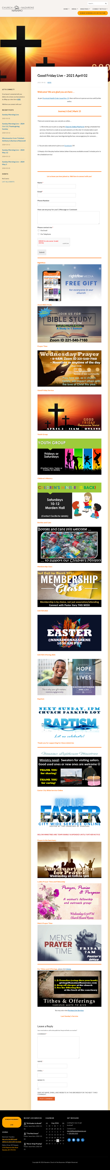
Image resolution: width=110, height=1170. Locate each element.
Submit (41, 252)
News (49, 82)
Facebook (68, 146)
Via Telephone (45, 234)
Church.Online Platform (74, 127)
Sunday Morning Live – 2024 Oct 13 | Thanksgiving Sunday (13, 126)
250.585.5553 (73, 1133)
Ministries (84, 9)
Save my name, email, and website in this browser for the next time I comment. (67, 1093)
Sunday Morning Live (10, 114)
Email (40, 192)
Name (40, 183)
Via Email (43, 230)
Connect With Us (99, 9)
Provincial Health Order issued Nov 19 (55, 98)
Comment (42, 1034)
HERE (19, 99)
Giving (68, 969)
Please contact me (45, 227)
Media (74, 9)
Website (41, 1080)
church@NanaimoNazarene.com (76, 1131)
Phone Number (43, 200)
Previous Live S (73, 1010)
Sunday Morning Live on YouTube (92, 13)
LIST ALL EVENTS (8, 182)
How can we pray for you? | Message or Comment (57, 209)
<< (47, 1123)
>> (63, 1123)
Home (66, 9)
